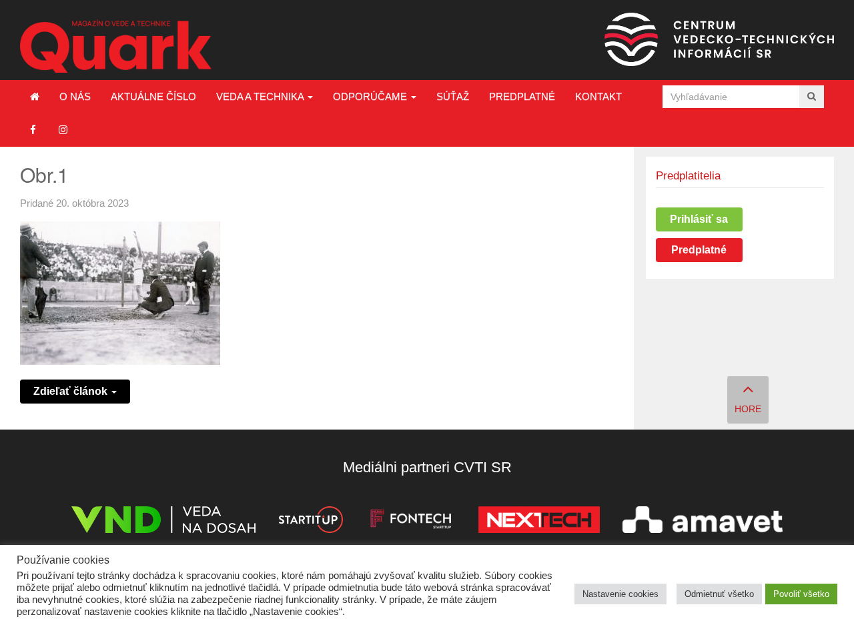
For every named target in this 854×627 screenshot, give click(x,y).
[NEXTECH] (539, 522)
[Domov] (34, 96)
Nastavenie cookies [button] (620, 594)
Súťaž (452, 96)
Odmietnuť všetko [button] (719, 594)
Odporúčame (371, 96)
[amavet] (702, 522)
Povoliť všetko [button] (801, 594)
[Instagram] (63, 129)
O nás (75, 96)
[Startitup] (310, 522)
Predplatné (522, 96)
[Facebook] (33, 129)
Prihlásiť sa (699, 219)
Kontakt (598, 96)
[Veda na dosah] (163, 522)
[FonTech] (411, 522)
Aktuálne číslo (153, 96)
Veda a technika (261, 96)
